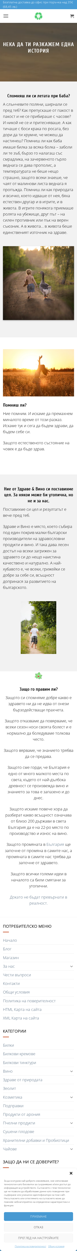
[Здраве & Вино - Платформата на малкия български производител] (38, 16)
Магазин (11, 957)
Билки (8, 1045)
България (55, 844)
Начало (10, 940)
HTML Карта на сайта (22, 1009)
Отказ (38, 1227)
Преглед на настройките (38, 1238)
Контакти (11, 983)
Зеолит (9, 1088)
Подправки (13, 1105)
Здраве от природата (22, 1079)
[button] (71, 1173)
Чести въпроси (17, 974)
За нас (9, 966)
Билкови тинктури (19, 1062)
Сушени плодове (18, 1131)
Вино (8, 1071)
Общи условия (56, 1246)
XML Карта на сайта (21, 1018)
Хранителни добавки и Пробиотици (36, 1140)
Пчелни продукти (19, 1123)
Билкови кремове (19, 1053)
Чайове (10, 1149)
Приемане (38, 1216)
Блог (7, 948)
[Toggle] (71, 966)
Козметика (12, 1097)
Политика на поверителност (30, 1246)
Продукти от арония (21, 1114)
